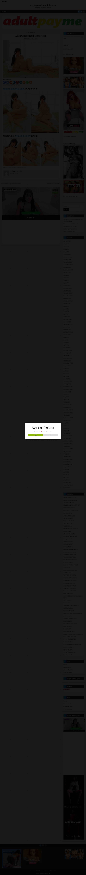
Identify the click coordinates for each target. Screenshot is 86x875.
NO (50, 435)
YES (36, 435)
